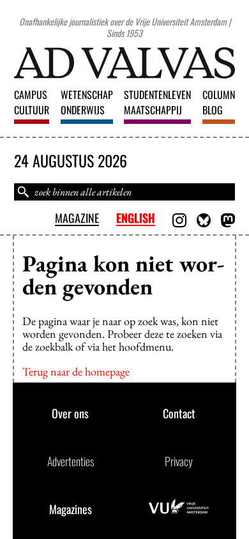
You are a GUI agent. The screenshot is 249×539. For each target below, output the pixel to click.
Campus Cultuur (31, 102)
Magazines (70, 509)
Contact (179, 413)
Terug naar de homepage (76, 371)
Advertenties (70, 461)
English (135, 218)
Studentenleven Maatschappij (157, 102)
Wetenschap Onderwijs (87, 102)
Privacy (179, 461)
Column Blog (218, 102)
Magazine (77, 218)
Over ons (70, 413)
